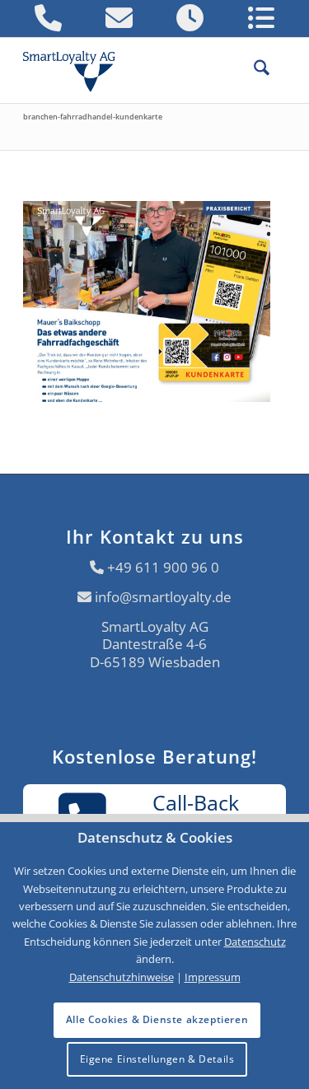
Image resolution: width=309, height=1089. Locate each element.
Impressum (213, 977)
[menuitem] (253, 70)
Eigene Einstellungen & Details (157, 1059)
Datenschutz (255, 941)
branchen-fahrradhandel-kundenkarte (92, 116)
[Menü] (277, 70)
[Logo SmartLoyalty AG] (76, 70)
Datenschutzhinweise (121, 977)
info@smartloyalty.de (163, 596)
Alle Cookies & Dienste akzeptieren (157, 1019)
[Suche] (253, 70)
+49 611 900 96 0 (163, 567)
